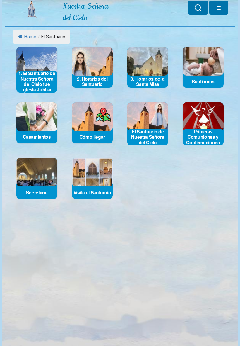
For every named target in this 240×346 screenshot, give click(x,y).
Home (30, 37)
